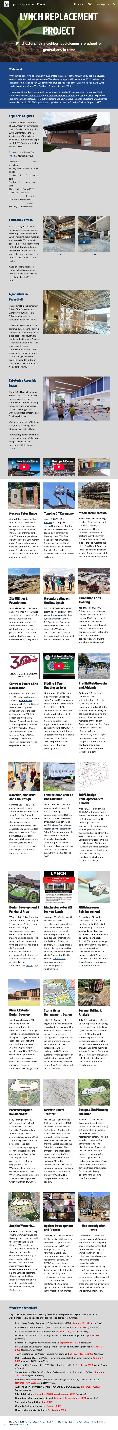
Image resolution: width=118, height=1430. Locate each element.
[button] (114, 4)
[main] (59, 31)
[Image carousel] (76, 132)
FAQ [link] (89, 4)
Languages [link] (101, 4)
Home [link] (77, 4)
